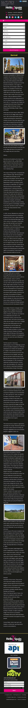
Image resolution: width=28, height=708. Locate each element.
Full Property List (17, 694)
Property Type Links (11, 697)
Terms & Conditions (22, 699)
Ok (20, 1)
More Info (24, 1)
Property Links (8, 694)
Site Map (24, 694)
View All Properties (14, 50)
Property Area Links (21, 697)
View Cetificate (14, 655)
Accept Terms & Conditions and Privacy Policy (12, 687)
